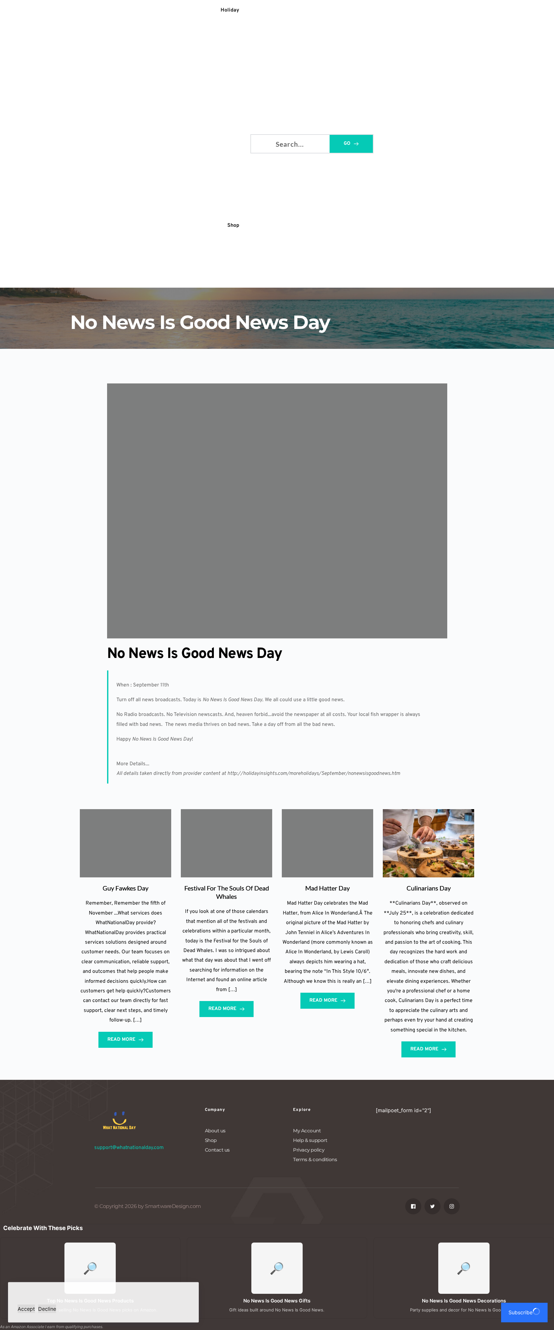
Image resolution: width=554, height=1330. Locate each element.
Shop (211, 1140)
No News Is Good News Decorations (464, 1301)
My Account (307, 1131)
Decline (47, 1308)
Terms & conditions (315, 1159)
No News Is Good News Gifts (276, 1301)
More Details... (132, 764)
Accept (26, 1308)
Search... (261, 143)
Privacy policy (308, 1150)
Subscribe (520, 1312)
